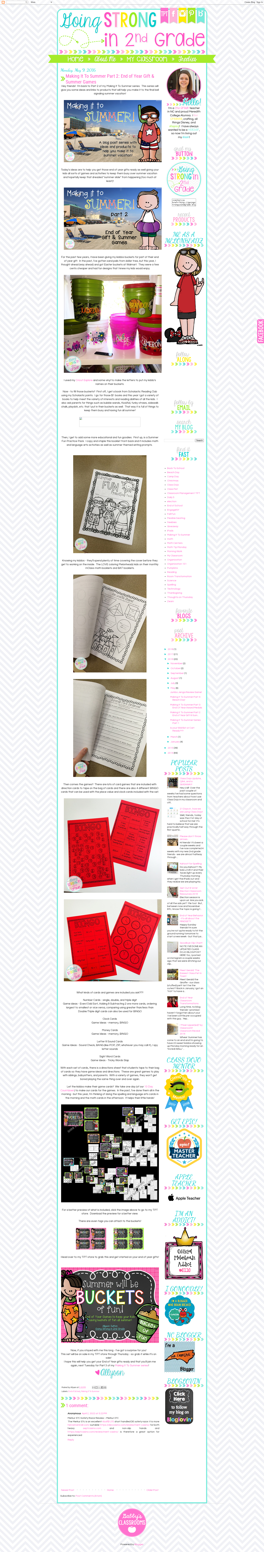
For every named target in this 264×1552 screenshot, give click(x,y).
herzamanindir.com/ (79, 1425)
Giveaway (172, 526)
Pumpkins (172, 568)
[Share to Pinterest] (105, 1387)
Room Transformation (179, 576)
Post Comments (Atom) (89, 1496)
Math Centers (175, 543)
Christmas (172, 480)
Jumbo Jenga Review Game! (186, 692)
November (177, 663)
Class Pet (172, 489)
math (170, 539)
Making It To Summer (90, 1391)
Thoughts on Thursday (180, 597)
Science (171, 580)
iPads (170, 530)
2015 (171, 748)
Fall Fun (171, 514)
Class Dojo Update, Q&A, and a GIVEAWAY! (191, 781)
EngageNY (173, 510)
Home (110, 1490)
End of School (74, 1391)
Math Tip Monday (177, 547)
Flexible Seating (176, 518)
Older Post (153, 1490)
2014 (171, 753)
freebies (172, 522)
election (171, 501)
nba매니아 (108, 1421)
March (174, 737)
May (173, 688)
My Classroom (175, 555)
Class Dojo (173, 485)
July (173, 683)
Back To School (175, 468)
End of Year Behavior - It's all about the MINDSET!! (191, 918)
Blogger (138, 1544)
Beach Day (173, 472)
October (176, 668)
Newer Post (67, 1490)
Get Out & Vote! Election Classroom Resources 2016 (190, 891)
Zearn (170, 601)
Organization (174, 559)
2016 (171, 659)
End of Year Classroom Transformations (189, 1000)
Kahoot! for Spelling (191, 863)
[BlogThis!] (96, 1387)
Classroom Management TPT (183, 493)
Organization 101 (177, 564)
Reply (71, 1439)
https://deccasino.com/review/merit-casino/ (125, 1425)
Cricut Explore (84, 380)
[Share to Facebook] (102, 1387)
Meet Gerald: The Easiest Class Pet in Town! (191, 973)
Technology (173, 589)
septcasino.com (92, 1428)
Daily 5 (170, 497)
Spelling (171, 584)
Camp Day (173, 476)
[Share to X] (99, 1387)
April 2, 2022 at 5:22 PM (94, 1413)
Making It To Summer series (131, 1365)
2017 (171, 654)
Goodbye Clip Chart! (191, 943)
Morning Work (174, 551)
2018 (171, 649)
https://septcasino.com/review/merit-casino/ (93, 1432)
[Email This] (93, 1387)
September (177, 673)
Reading (172, 572)
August (175, 678)
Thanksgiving (174, 593)
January (175, 742)
